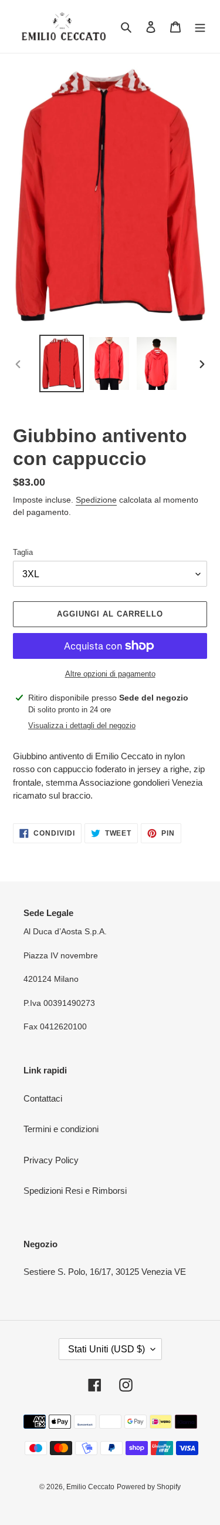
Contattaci (42, 1098)
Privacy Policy (51, 1160)
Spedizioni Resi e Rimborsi (75, 1191)
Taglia (23, 552)
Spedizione (96, 499)
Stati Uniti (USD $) (106, 1349)
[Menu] (200, 26)
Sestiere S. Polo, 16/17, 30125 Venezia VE (104, 1272)
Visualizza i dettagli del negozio (82, 725)
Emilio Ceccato (90, 1487)
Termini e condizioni (61, 1129)
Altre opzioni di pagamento (110, 673)
